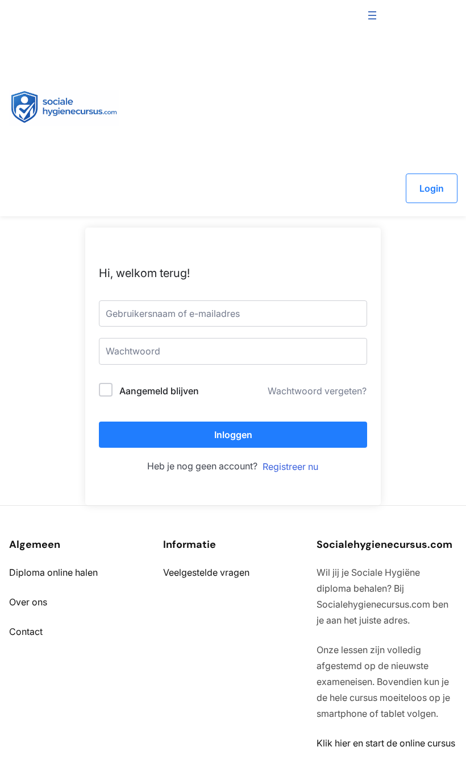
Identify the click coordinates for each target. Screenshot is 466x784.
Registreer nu (290, 466)
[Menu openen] (372, 15)
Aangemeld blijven (159, 391)
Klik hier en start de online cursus (386, 743)
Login (431, 188)
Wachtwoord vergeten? (317, 391)
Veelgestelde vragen (206, 572)
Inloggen (233, 434)
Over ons (28, 602)
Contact (26, 631)
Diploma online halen (53, 572)
